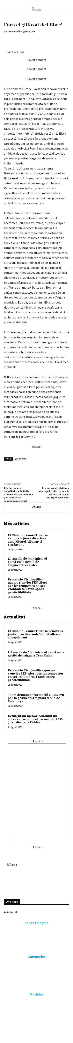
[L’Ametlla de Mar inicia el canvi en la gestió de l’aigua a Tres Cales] (57, 564)
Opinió (19, 20)
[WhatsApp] (38, 40)
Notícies (9, 20)
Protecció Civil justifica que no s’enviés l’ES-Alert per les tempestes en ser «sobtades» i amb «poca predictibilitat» (27, 586)
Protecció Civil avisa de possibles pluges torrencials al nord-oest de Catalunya (31, 1024)
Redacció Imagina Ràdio (21, 31)
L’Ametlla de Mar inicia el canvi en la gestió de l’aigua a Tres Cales (27, 562)
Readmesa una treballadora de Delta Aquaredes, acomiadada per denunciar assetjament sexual (18, 494)
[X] (29, 40)
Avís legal (12, 901)
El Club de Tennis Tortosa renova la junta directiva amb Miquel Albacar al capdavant (28, 540)
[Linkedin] (47, 40)
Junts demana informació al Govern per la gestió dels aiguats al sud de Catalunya (36, 698)
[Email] (56, 40)
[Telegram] (65, 40)
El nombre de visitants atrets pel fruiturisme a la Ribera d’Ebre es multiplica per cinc (54, 493)
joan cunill (20, 458)
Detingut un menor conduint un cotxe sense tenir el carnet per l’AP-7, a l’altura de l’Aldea (35, 719)
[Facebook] (20, 40)
